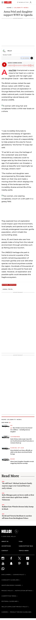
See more (5, 422)
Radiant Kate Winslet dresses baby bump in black (18, 507)
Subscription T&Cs (26, 546)
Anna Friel (12, 70)
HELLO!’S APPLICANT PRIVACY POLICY (15, 606)
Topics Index (24, 550)
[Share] (32, 58)
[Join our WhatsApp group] (6, 568)
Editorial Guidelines (10, 601)
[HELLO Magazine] (8, 2)
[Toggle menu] (2, 2)
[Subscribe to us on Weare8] (30, 563)
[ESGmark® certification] (15, 531)
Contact (5, 550)
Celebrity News (21, 7)
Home (9, 7)
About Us (5, 541)
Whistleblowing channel (11, 585)
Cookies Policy (18, 574)
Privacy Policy (7, 590)
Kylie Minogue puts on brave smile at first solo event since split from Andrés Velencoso (18, 497)
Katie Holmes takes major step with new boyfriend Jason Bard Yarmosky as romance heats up (22, 441)
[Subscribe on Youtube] (6, 563)
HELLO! (9, 50)
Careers (5, 612)
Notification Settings (23, 590)
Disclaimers (6, 574)
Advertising (6, 546)
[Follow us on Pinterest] (22, 563)
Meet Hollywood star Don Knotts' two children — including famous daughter (21, 429)
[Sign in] (30, 2)
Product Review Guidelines (20, 612)
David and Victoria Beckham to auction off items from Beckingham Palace (17, 517)
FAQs (21, 541)
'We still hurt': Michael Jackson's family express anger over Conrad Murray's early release (17, 485)
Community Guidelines (10, 580)
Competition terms (9, 596)
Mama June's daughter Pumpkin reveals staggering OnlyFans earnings (22, 462)
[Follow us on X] (22, 558)
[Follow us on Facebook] (14, 558)
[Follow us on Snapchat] (14, 563)
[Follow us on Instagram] (6, 558)
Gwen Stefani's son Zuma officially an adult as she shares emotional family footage (21, 452)
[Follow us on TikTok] (30, 558)
